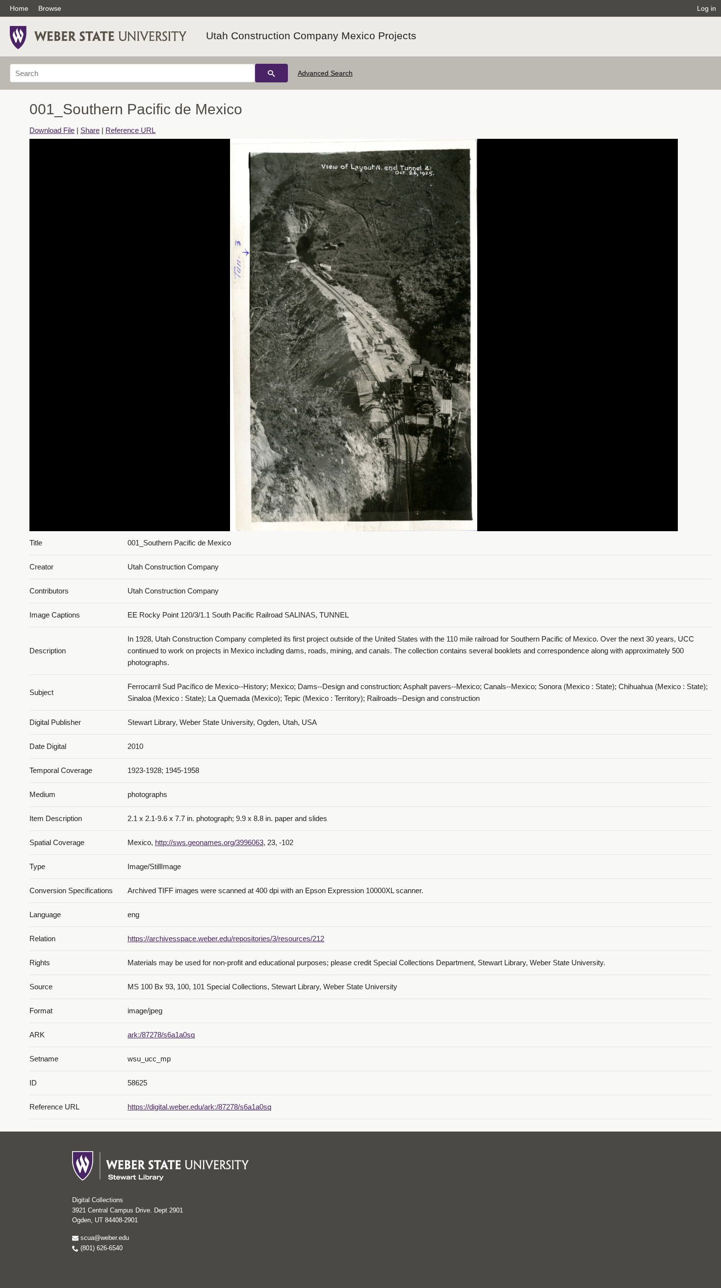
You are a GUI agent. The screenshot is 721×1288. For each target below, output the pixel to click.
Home (19, 8)
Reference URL (130, 130)
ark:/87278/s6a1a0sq (161, 1034)
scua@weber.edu (103, 1237)
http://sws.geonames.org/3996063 (209, 842)
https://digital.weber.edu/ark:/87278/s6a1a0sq (199, 1107)
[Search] (271, 73)
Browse (49, 8)
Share (90, 130)
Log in (706, 8)
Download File (52, 130)
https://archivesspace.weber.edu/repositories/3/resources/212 (226, 938)
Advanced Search (325, 73)
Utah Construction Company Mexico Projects (311, 35)
